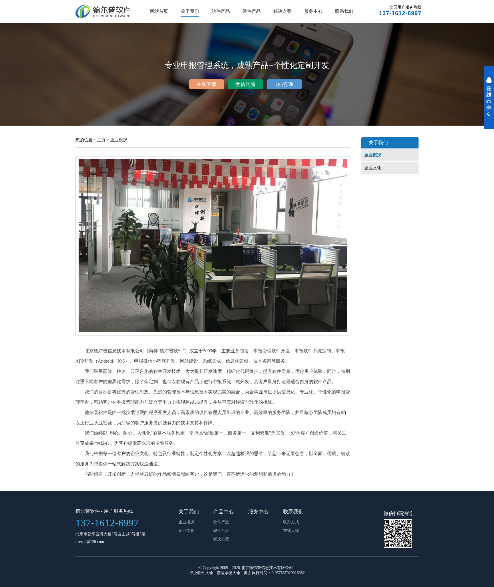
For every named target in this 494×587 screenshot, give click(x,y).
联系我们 (344, 11)
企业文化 (372, 168)
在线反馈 (291, 530)
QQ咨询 (284, 84)
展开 (489, 100)
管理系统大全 (228, 573)
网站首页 (159, 11)
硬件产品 (251, 11)
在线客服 (206, 84)
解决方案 (282, 11)
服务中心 (313, 11)
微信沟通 (245, 84)
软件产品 (221, 11)
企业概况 (118, 139)
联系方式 (291, 522)
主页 (101, 139)
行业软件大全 (201, 573)
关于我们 (190, 11)
